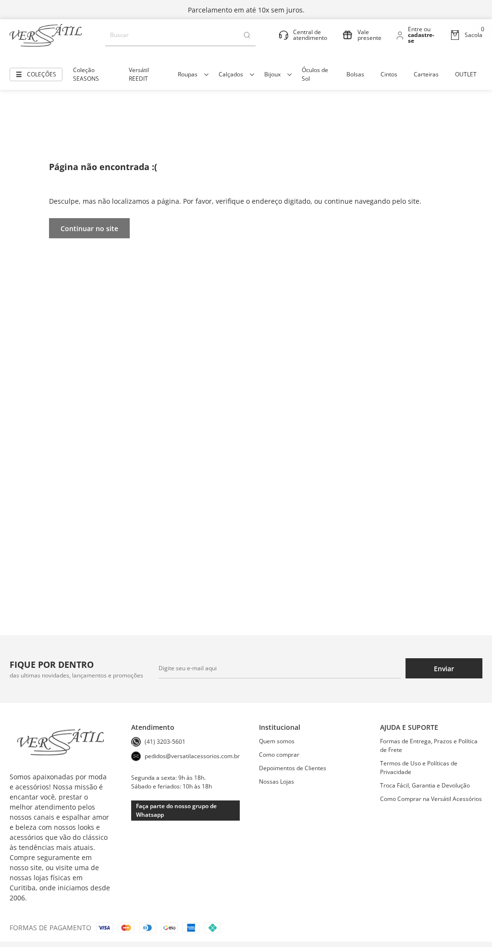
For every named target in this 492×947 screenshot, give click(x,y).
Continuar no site (89, 228)
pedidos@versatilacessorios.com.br (192, 756)
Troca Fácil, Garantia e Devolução (425, 785)
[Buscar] (247, 35)
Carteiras (426, 74)
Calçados (231, 74)
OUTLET (466, 74)
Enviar (444, 668)
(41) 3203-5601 (165, 742)
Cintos (389, 74)
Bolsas (355, 74)
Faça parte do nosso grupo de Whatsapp (176, 810)
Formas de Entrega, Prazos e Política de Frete (429, 745)
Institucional (279, 727)
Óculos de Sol (315, 74)
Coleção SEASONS (86, 74)
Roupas (187, 74)
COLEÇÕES (41, 74)
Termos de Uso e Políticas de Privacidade (418, 767)
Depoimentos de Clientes (292, 768)
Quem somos (277, 741)
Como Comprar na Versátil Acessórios (431, 799)
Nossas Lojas (276, 781)
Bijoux (272, 74)
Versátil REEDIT (139, 74)
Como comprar (279, 754)
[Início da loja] (46, 35)
